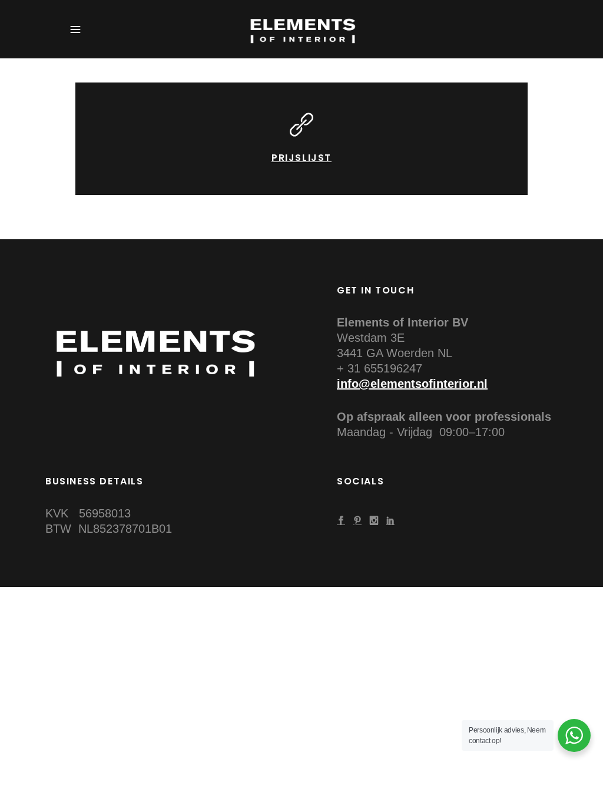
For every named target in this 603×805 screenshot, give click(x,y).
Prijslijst (301, 157)
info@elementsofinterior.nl (412, 383)
